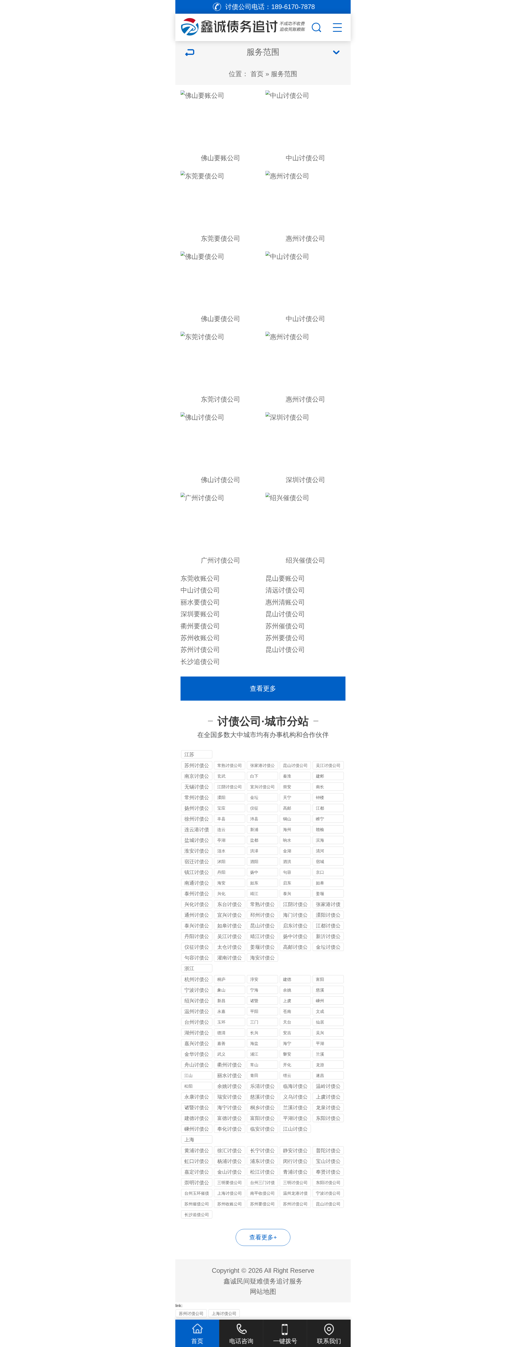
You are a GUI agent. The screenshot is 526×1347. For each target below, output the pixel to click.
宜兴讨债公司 (262, 786)
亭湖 (221, 840)
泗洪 (287, 861)
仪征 (254, 808)
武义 (221, 1054)
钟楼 (320, 797)
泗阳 (254, 861)
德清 (221, 1032)
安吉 (287, 1032)
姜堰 (320, 893)
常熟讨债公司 (229, 765)
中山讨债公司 (200, 590)
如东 (254, 883)
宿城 (320, 861)
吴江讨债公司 (328, 765)
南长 (320, 786)
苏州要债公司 (285, 637)
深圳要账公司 (200, 614)
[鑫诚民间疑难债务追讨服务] (242, 26)
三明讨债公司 (295, 1182)
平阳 (254, 1011)
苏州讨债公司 (200, 649)
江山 (188, 1075)
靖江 (254, 893)
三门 (254, 1022)
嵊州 (320, 1000)
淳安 (254, 979)
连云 (221, 829)
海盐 (254, 1043)
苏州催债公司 (285, 626)
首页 (257, 74)
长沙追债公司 (200, 661)
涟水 (221, 851)
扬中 (254, 872)
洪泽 (254, 851)
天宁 (287, 797)
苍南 (287, 1011)
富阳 (320, 979)
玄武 (221, 776)
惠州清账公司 (285, 602)
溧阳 (221, 797)
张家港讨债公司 (262, 766)
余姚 (287, 990)
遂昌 (320, 1075)
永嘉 (221, 1011)
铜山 (287, 818)
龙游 (320, 1064)
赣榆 (320, 829)
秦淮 (287, 776)
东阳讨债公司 (328, 1182)
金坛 (254, 797)
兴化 (221, 893)
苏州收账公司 (200, 637)
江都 (320, 808)
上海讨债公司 (229, 1193)
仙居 (320, 1022)
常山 (254, 1064)
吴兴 (320, 1032)
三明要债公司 (229, 1182)
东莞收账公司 (200, 578)
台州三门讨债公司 (262, 1183)
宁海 (254, 990)
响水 (287, 840)
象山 (221, 990)
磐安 (287, 1054)
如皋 (320, 883)
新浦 (254, 829)
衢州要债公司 (200, 626)
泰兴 (287, 893)
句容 (287, 872)
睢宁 (320, 818)
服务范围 (284, 74)
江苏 (189, 754)
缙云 (287, 1075)
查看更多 (263, 688)
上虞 (287, 1000)
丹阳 (221, 872)
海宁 (287, 1043)
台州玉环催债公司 (196, 1194)
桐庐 (221, 979)
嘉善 (221, 1043)
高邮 (287, 808)
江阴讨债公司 (229, 786)
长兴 (254, 1032)
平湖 (320, 1043)
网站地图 (263, 1291)
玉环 (221, 1022)
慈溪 (320, 990)
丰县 (221, 818)
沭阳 (221, 861)
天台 (287, 1022)
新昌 (221, 1000)
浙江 (189, 968)
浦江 (254, 1054)
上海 (189, 1139)
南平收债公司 (262, 1193)
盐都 (254, 840)
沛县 (254, 818)
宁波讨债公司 (328, 1193)
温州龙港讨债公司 (295, 1194)
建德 (287, 979)
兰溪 (320, 1054)
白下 (254, 776)
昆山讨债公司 (285, 614)
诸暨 (254, 1000)
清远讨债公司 (285, 590)
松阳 (188, 1086)
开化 (287, 1064)
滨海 (320, 840)
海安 (221, 883)
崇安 (287, 786)
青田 (254, 1075)
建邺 (320, 776)
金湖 (287, 851)
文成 (320, 1011)
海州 (287, 829)
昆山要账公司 (285, 578)
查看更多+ (263, 1237)
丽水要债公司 (200, 602)
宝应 (221, 808)
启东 (287, 883)
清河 (320, 851)
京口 (320, 872)
